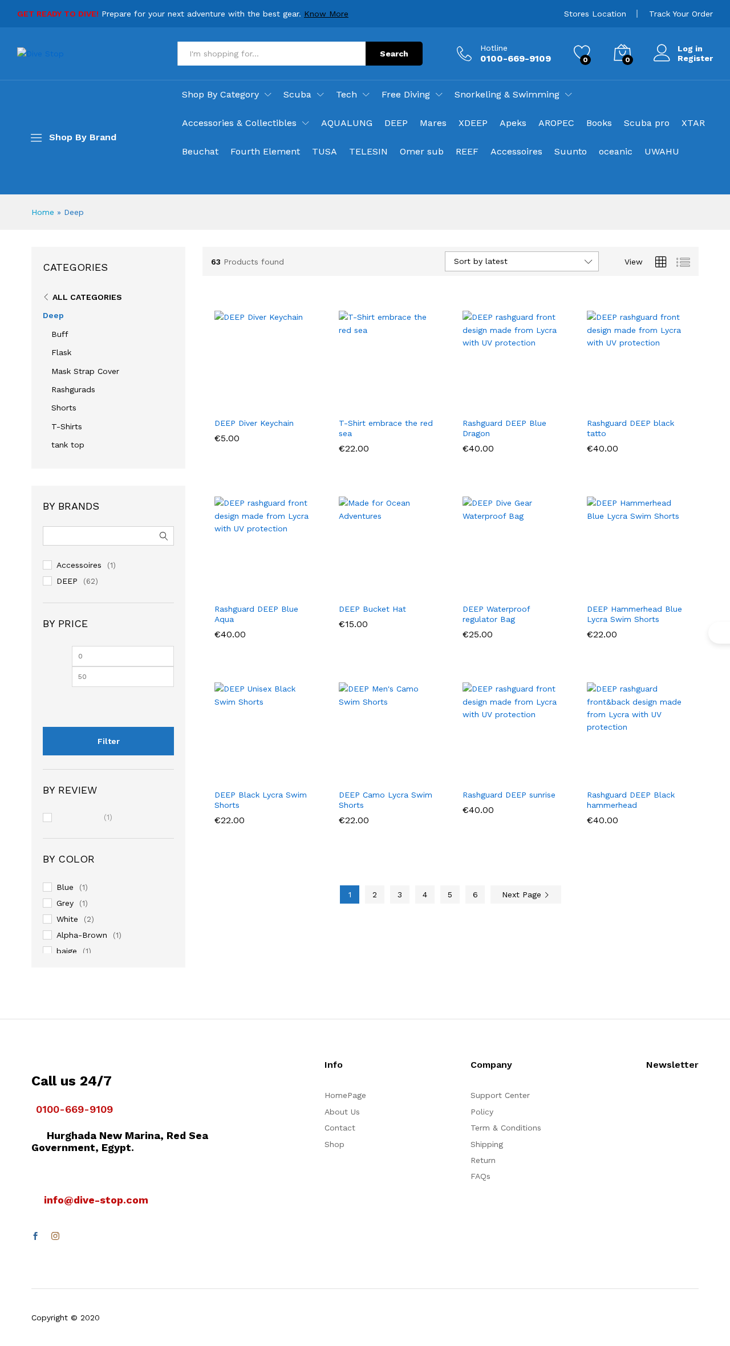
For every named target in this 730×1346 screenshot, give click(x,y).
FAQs (480, 1176)
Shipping (487, 1144)
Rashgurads (73, 389)
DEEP (396, 123)
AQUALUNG (346, 123)
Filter (109, 741)
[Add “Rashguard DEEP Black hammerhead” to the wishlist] (645, 770)
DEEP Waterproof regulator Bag (496, 614)
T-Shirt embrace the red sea (386, 428)
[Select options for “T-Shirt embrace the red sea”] (348, 398)
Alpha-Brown (81, 935)
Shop (334, 1144)
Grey (65, 903)
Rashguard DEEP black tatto (630, 428)
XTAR (693, 123)
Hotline (494, 47)
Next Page (523, 894)
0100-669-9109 (74, 1109)
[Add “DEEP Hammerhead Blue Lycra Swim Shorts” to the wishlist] (645, 584)
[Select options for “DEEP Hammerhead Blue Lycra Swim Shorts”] (596, 584)
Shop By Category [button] (220, 94)
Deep (53, 315)
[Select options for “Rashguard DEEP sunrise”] (472, 770)
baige (66, 950)
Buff (59, 334)
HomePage (345, 1095)
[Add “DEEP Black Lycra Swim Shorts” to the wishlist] (274, 770)
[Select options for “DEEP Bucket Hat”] (348, 584)
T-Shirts (66, 426)
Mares (433, 123)
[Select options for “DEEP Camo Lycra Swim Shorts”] (348, 770)
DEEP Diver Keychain (254, 423)
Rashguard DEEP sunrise (509, 794)
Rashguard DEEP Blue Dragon (504, 428)
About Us (342, 1111)
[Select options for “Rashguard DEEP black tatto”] (596, 398)
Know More (326, 13)
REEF (467, 151)
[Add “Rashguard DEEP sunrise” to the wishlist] (522, 770)
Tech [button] (346, 94)
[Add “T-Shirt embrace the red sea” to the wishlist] (397, 398)
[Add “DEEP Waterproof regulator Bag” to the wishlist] (522, 584)
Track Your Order (681, 13)
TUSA (324, 151)
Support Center (500, 1095)
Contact (340, 1127)
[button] (223, 398)
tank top (67, 444)
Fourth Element (265, 151)
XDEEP (473, 123)
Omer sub (422, 151)
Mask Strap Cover (85, 371)
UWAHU (661, 151)
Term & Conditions (506, 1127)
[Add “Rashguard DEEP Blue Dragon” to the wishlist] (522, 398)
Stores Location (595, 13)
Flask (61, 352)
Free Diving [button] (406, 94)
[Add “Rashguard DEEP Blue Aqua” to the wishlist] (274, 584)
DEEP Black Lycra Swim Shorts (260, 800)
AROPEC (556, 123)
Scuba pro (647, 123)
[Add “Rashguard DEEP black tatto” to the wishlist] (645, 398)
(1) (84, 818)
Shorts (63, 407)
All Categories (87, 297)
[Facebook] (35, 1236)
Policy (482, 1111)
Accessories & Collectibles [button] (239, 123)
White (67, 919)
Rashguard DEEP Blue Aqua (256, 614)
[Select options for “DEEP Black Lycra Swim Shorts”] (223, 770)
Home (42, 212)
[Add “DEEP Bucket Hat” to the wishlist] (397, 584)
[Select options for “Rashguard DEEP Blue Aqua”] (223, 584)
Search (394, 53)
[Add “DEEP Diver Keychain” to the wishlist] (274, 398)
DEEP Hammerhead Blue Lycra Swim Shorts (634, 614)
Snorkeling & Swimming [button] (507, 94)
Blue (65, 887)
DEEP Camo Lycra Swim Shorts (385, 800)
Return (483, 1160)
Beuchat (200, 151)
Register (695, 58)
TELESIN (368, 151)
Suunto (570, 151)
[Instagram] (55, 1236)
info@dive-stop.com (96, 1200)
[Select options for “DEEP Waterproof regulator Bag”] (472, 584)
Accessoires (516, 151)
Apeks (513, 123)
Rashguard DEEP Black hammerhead (631, 800)
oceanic (615, 151)
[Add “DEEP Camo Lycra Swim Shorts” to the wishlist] (397, 770)
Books (599, 123)
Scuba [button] (297, 94)
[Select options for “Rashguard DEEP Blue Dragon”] (472, 398)
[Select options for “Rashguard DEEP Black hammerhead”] (596, 770)
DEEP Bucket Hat (372, 608)
